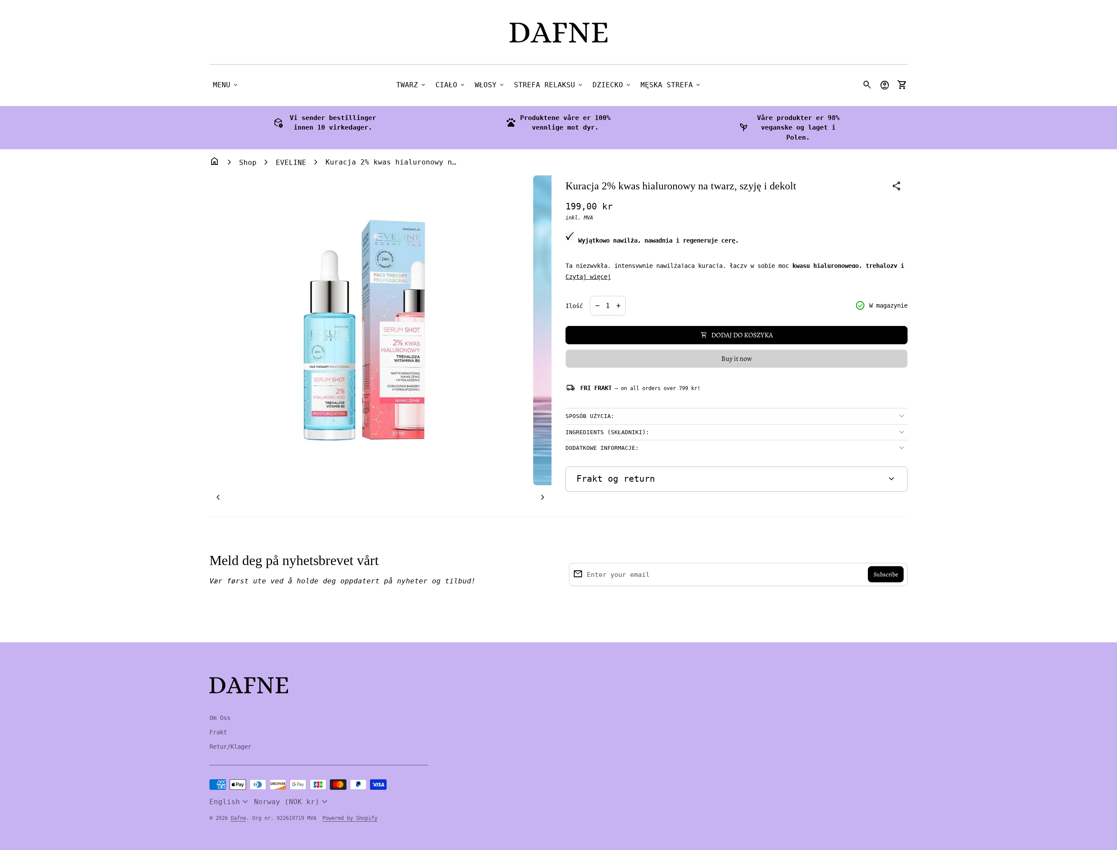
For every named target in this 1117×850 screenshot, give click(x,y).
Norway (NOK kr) (292, 802)
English (229, 802)
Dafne (238, 818)
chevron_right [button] (543, 497)
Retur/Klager (230, 746)
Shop (248, 162)
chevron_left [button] (218, 497)
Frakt (218, 732)
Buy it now (736, 358)
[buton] (229, 802)
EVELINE (291, 162)
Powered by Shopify (349, 818)
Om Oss (219, 717)
